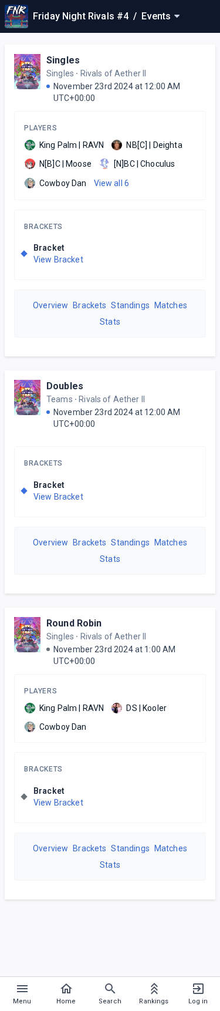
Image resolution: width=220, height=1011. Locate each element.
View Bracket (58, 259)
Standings (130, 305)
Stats (110, 321)
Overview (50, 305)
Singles (63, 60)
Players (40, 128)
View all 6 (112, 183)
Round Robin (74, 623)
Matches (170, 305)
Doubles (64, 386)
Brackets (43, 227)
